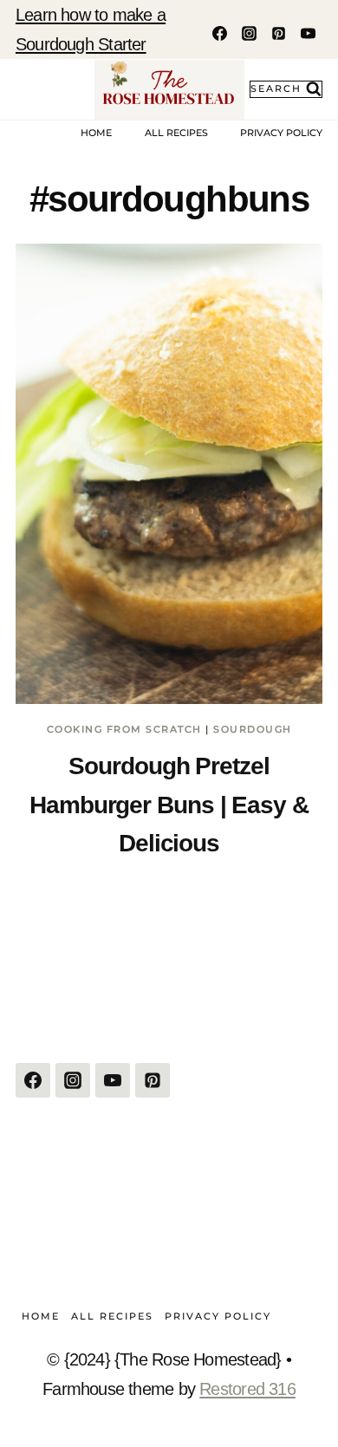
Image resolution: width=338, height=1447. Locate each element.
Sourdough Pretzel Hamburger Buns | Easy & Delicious (169, 805)
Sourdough (252, 729)
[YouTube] (307, 33)
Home (96, 133)
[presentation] (169, 474)
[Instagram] (248, 33)
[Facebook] (219, 33)
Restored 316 (247, 1388)
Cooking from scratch (124, 729)
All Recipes (176, 133)
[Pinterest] (278, 33)
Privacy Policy (281, 133)
